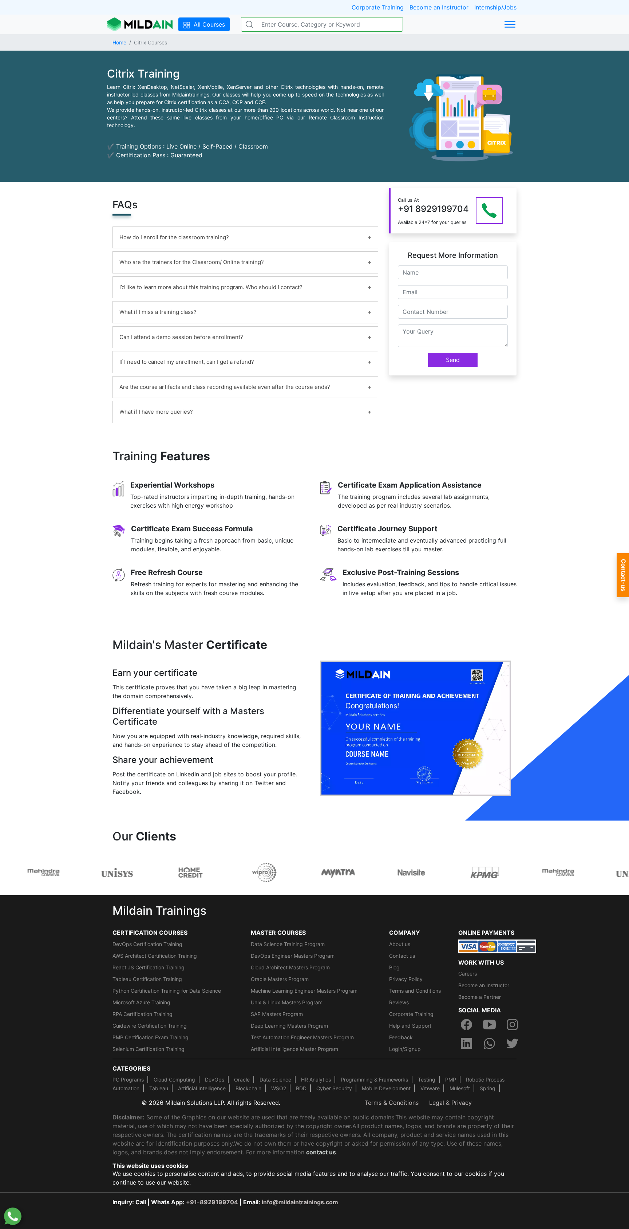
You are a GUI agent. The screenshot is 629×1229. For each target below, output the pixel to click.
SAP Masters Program (277, 1014)
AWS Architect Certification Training (154, 956)
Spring (487, 1088)
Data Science (275, 1079)
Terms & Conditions (392, 1102)
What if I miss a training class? (158, 311)
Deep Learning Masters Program (289, 1026)
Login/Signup (405, 1049)
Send (453, 359)
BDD (301, 1088)
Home (119, 42)
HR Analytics (316, 1079)
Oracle (242, 1079)
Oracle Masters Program (280, 979)
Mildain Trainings (159, 910)
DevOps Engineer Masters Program (293, 956)
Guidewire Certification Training (149, 1026)
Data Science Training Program (288, 944)
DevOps (214, 1079)
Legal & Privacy (450, 1102)
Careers (467, 973)
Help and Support (410, 1026)
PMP (450, 1079)
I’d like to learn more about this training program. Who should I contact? (210, 287)
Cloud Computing (174, 1079)
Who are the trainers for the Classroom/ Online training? (191, 262)
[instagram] (513, 1025)
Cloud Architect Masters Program (290, 967)
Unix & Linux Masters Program (287, 1002)
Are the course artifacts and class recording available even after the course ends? (224, 386)
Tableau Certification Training (147, 979)
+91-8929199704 (212, 1202)
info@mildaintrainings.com (300, 1202)
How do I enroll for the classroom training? (174, 237)
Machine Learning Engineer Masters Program (304, 991)
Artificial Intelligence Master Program (294, 1049)
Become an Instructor (439, 7)
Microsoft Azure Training (141, 1002)
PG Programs (128, 1079)
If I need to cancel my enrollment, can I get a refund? (186, 361)
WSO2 (278, 1088)
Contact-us (623, 575)
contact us (321, 1152)
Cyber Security (334, 1088)
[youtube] (489, 1025)
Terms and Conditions (415, 991)
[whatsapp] (489, 1044)
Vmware (430, 1088)
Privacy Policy (406, 979)
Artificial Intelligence (202, 1088)
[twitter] (513, 1044)
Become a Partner (479, 997)
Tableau (158, 1088)
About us (399, 944)
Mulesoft (460, 1088)
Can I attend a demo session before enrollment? (181, 337)
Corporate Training (378, 7)
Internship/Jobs (495, 7)
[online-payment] (497, 945)
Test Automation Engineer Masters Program (302, 1037)
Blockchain (248, 1088)
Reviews (399, 1002)
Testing (426, 1079)
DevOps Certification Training (147, 944)
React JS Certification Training (148, 967)
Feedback (401, 1037)
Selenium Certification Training (148, 1049)
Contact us (402, 956)
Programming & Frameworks (374, 1079)
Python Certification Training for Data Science (166, 991)
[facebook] (466, 1025)
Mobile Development (386, 1088)
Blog (394, 967)
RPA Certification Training (142, 1014)
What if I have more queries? (156, 411)
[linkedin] (466, 1044)
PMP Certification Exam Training (150, 1037)
